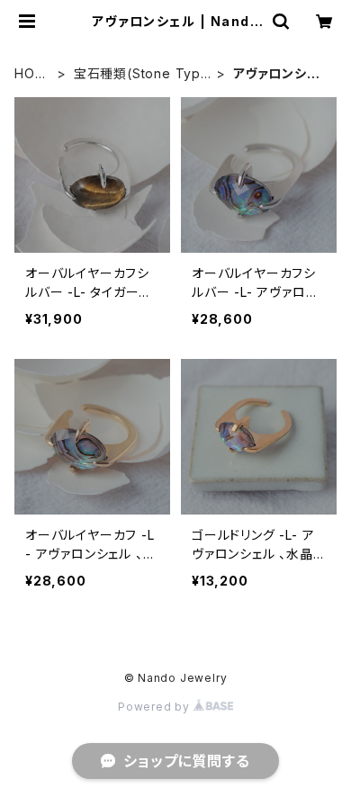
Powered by (156, 706)
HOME (30, 74)
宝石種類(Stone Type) (137, 74)
